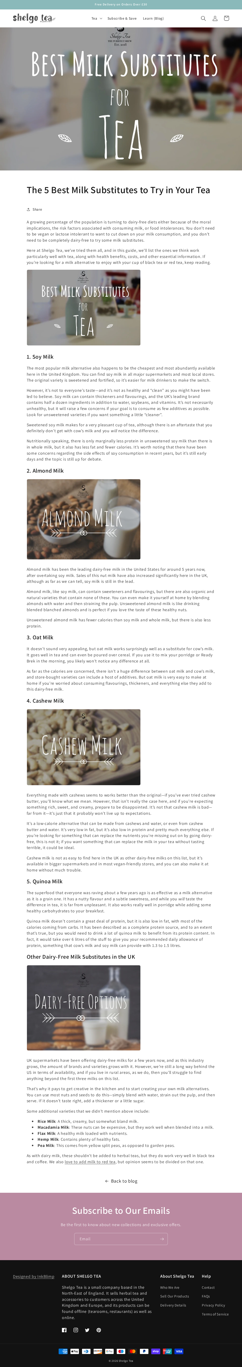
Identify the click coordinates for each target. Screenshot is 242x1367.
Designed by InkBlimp (33, 1276)
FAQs (206, 1296)
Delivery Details (173, 1305)
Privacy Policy (213, 1305)
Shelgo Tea (126, 1361)
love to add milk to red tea (90, 1161)
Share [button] (37, 209)
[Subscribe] (162, 1239)
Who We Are (170, 1287)
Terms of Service (215, 1314)
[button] (96, 18)
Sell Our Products (174, 1296)
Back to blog (124, 1181)
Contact (208, 1287)
